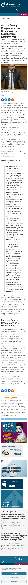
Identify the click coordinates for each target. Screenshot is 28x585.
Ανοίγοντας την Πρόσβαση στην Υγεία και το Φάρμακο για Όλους (11, 561)
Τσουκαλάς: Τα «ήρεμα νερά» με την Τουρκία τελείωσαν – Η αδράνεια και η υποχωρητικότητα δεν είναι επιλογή (13, 516)
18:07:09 (12, 93)
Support (23, 14)
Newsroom (5, 18)
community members (16, 6)
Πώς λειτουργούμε (12, 557)
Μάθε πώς (13, 415)
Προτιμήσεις (14, 581)
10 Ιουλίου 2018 (5, 93)
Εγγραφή (25, 10)
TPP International (5, 559)
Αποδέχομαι (14, 573)
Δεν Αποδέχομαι (14, 577)
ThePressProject (14, 4)
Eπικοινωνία (21, 557)
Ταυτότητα (3, 557)
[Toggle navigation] (3, 14)
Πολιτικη (3, 21)
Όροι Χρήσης (14, 559)
